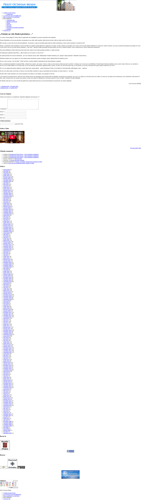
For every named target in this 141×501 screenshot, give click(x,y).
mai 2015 (5, 358)
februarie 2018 (7, 309)
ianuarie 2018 (6, 311)
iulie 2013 (5, 390)
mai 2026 (5, 172)
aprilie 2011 (6, 418)
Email (2, 114)
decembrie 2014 (7, 365)
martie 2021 (6, 258)
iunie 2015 (6, 356)
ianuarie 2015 (6, 364)
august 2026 (6, 169)
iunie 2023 (6, 218)
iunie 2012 (6, 409)
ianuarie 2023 (6, 225)
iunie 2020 (6, 268)
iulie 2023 (5, 216)
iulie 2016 (5, 337)
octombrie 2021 (7, 247)
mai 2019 (5, 287)
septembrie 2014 (7, 370)
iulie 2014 (5, 372)
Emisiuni (9, 29)
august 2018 (6, 300)
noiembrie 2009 (7, 423)
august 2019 (6, 283)
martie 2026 (6, 175)
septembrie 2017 (7, 317)
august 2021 (6, 250)
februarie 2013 (7, 397)
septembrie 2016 (7, 334)
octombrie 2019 (7, 280)
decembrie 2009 (7, 421)
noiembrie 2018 (7, 296)
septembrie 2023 (7, 213)
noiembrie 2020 (7, 263)
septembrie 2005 (7, 433)
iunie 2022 (6, 236)
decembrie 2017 (7, 312)
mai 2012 (5, 411)
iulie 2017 (5, 319)
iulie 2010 (5, 420)
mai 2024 (5, 202)
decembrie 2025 (7, 180)
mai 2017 (5, 322)
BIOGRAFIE (18, 158)
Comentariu (3, 109)
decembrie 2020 (7, 262)
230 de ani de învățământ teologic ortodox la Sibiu (21, 163)
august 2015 (6, 353)
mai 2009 (5, 427)
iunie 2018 (6, 303)
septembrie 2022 (7, 231)
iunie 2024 (6, 200)
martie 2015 (6, 361)
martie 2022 (6, 240)
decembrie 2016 (7, 330)
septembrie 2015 (7, 352)
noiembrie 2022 (7, 228)
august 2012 (6, 406)
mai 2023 (5, 219)
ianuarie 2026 (6, 178)
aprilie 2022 (6, 238)
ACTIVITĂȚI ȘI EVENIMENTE (12, 15)
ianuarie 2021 (6, 261)
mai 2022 (5, 237)
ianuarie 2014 (6, 381)
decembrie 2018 (7, 294)
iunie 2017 (6, 321)
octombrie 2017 (7, 315)
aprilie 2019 (6, 289)
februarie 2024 (7, 206)
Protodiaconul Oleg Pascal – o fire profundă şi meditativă (24, 154)
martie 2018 (6, 308)
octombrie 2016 (7, 333)
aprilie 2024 (6, 203)
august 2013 (6, 389)
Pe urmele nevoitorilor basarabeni (15, 27)
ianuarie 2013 (6, 399)
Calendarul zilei (11, 20)
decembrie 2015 (7, 347)
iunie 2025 (6, 184)
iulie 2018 (5, 302)
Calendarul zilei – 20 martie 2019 (9, 86)
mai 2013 (5, 393)
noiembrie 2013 (7, 384)
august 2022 (6, 233)
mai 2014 (5, 375)
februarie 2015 (7, 362)
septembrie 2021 (7, 249)
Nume (2, 111)
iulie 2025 (5, 182)
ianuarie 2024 (6, 208)
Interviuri (9, 24)
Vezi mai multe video (135, 148)
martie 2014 (6, 378)
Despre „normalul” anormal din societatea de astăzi (29, 161)
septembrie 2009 (7, 425)
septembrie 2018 (7, 299)
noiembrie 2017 (7, 314)
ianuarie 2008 (6, 430)
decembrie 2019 (7, 277)
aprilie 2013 (6, 395)
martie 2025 (6, 188)
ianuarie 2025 (6, 191)
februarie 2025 (7, 190)
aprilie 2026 (6, 174)
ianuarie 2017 (6, 328)
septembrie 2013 (7, 387)
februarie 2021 (7, 259)
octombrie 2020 (7, 265)
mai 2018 (5, 305)
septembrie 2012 (7, 405)
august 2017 (6, 318)
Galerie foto (10, 14)
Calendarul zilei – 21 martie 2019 (8, 88)
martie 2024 (6, 205)
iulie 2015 (5, 355)
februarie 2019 (7, 291)
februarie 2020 (7, 274)
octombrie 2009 (7, 424)
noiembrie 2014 (7, 367)
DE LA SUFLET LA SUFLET (11, 17)
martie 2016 (6, 343)
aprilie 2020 (6, 271)
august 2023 (6, 215)
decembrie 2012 (7, 400)
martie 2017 (6, 325)
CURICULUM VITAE (9, 12)
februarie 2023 (7, 224)
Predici (8, 23)
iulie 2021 (5, 252)
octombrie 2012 (7, 403)
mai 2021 (5, 255)
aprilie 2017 (6, 324)
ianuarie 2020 (6, 275)
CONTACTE (6, 30)
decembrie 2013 (7, 383)
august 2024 (6, 197)
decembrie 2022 (7, 227)
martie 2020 (6, 272)
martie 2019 (6, 290)
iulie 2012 (5, 408)
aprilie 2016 (6, 342)
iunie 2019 (6, 286)
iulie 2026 (5, 171)
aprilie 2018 (6, 306)
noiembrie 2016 (7, 331)
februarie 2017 (7, 327)
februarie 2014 (7, 380)
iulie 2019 (5, 284)
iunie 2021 (6, 253)
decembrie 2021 (7, 244)
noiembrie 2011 (7, 414)
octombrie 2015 (7, 350)
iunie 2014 (6, 374)
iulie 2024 (5, 199)
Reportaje (9, 26)
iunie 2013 (6, 392)
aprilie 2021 (6, 256)
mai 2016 (5, 340)
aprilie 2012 (6, 412)
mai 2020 (5, 269)
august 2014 (6, 371)
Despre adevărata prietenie (17, 160)
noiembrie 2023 (7, 210)
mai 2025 (5, 185)
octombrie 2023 (7, 212)
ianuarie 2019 (6, 293)
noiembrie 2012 (7, 402)
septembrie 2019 (7, 281)
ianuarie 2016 (6, 346)
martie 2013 (6, 396)
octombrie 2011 (7, 415)
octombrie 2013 (7, 386)
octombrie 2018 (7, 297)
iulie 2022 (5, 234)
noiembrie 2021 (7, 246)
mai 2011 (5, 417)
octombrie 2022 (7, 230)
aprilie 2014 (6, 377)
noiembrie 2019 (7, 278)
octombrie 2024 (7, 194)
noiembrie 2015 (7, 349)
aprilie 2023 (6, 221)
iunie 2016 (6, 339)
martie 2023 (6, 222)
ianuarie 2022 (6, 243)
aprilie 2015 (6, 359)
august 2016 (6, 336)
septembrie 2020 (7, 266)
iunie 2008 (6, 428)
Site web (2, 117)
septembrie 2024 (7, 196)
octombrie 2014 (7, 368)
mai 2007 (5, 431)
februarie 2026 (7, 177)
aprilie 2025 (6, 187)
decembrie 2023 (7, 209)
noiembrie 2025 (7, 181)
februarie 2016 (7, 344)
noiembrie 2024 (7, 193)
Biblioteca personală (12, 21)
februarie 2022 (7, 241)
